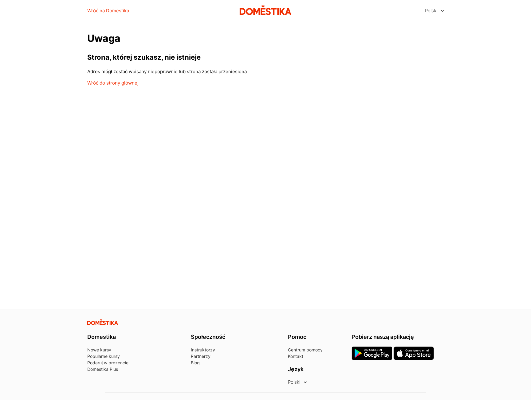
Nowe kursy (99, 349)
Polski (432, 11)
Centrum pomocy (305, 349)
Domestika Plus (102, 369)
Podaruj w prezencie (107, 362)
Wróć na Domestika (108, 11)
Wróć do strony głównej (113, 83)
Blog (195, 362)
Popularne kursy (103, 356)
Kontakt (295, 356)
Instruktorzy (203, 349)
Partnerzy (200, 356)
